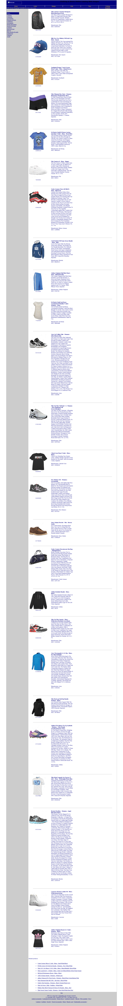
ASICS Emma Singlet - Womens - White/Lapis (50, 975)
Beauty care (70, 1002)
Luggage (9, 27)
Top (61, 993)
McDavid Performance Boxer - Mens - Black (50, 973)
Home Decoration (11, 24)
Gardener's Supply (70, 999)
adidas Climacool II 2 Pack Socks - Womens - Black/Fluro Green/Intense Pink (58, 978)
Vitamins (9, 35)
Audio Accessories (37, 999)
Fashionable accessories (80, 1002)
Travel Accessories (57, 1002)
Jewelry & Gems (11, 26)
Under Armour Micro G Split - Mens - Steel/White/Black (53, 963)
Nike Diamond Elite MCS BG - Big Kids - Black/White (52, 980)
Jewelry (49, 1002)
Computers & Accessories (49, 999)
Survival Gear (10, 29)
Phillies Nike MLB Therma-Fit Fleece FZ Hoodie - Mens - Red (54, 988)
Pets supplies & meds (12, 32)
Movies (9, 30)
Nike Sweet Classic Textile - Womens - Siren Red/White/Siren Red (55, 990)
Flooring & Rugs (11, 20)
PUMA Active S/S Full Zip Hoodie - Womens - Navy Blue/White (55, 966)
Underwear (10, 33)
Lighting (43, 1002)
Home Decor (60, 999)
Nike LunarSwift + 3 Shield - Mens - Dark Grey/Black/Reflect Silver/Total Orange (59, 970)
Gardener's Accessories (10, 22)
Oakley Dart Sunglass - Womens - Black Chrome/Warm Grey (54, 983)
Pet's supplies (83, 999)
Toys (89, 999)
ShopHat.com (62, 996)
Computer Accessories (10, 17)
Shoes (64, 1002)
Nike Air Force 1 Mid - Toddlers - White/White (50, 985)
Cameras (9, 15)
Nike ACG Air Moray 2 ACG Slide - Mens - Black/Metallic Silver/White (57, 968)
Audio (8, 36)
